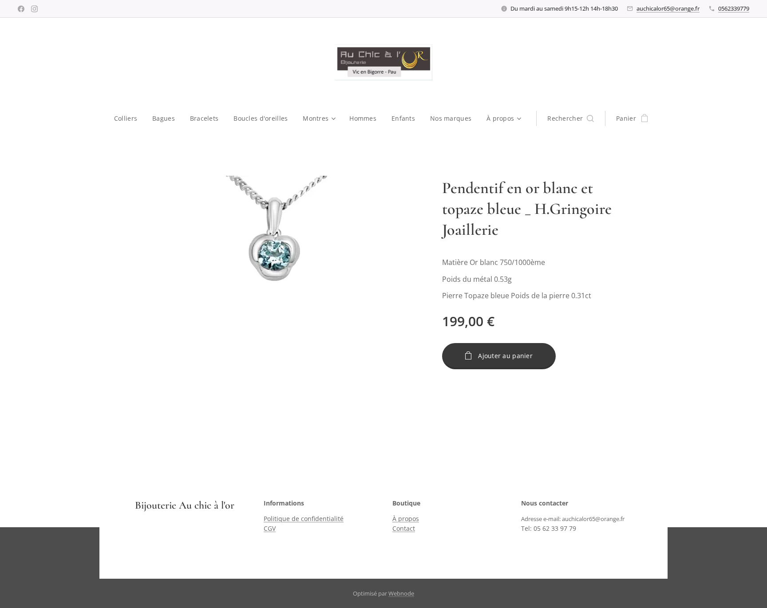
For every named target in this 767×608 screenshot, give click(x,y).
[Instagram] (34, 8)
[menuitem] (129, 118)
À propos (405, 518)
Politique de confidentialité (304, 518)
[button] (570, 118)
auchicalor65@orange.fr (668, 8)
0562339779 (733, 8)
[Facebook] (21, 8)
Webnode (401, 593)
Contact (403, 528)
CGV (270, 528)
